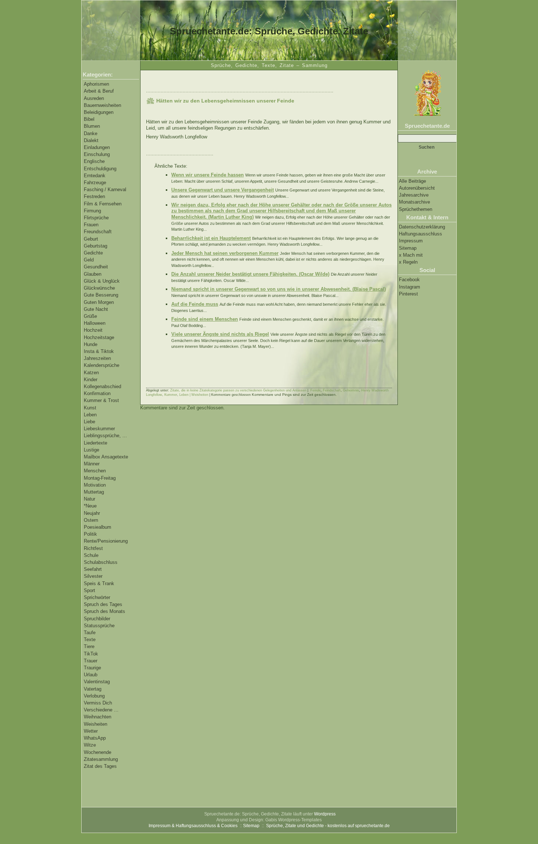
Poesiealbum (97, 527)
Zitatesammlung (101, 759)
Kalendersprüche (101, 365)
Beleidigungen (98, 112)
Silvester (93, 576)
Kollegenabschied (102, 386)
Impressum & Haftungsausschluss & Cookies (193, 825)
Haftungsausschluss (420, 234)
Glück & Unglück (102, 281)
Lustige (91, 450)
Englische (94, 161)
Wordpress (325, 814)
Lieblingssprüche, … (105, 435)
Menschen (95, 470)
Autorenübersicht (417, 188)
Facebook (409, 279)
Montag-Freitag (100, 478)
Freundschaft (98, 231)
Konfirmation (97, 393)
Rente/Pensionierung (106, 541)
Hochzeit (93, 330)
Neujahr (92, 513)
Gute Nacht (96, 309)
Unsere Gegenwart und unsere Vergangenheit (222, 190)
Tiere (89, 646)
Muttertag (94, 492)
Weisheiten (95, 724)
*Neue (90, 506)
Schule (91, 555)
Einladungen (97, 147)
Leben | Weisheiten (193, 395)
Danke (90, 133)
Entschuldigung (100, 168)
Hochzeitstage (99, 337)
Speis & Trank (99, 583)
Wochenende (97, 752)
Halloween (94, 323)
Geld (89, 260)
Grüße (90, 316)
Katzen (91, 372)
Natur (89, 499)
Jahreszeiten (97, 358)
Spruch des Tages (103, 604)
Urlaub (90, 674)
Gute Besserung (101, 295)
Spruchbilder (97, 618)
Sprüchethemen (415, 209)
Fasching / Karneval (105, 189)
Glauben (92, 274)
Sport (89, 590)
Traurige (92, 667)
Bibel (89, 119)
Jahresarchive (414, 195)
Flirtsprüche (96, 217)
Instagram (409, 287)
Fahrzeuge (95, 182)
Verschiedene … (101, 710)
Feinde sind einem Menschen (204, 319)
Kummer (170, 395)
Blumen (92, 126)
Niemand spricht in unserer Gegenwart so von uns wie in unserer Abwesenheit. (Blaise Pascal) (278, 289)
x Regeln (408, 262)
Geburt (91, 239)
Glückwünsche (99, 288)
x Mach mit (411, 255)
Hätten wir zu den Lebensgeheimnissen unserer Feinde (225, 101)
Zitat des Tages (100, 766)
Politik (90, 534)
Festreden (94, 196)
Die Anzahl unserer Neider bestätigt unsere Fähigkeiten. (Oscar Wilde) (250, 274)
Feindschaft (332, 390)
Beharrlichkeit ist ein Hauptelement (211, 238)
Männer (92, 463)
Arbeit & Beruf (99, 91)
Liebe (89, 421)
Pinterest (408, 294)
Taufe (90, 632)
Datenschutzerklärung (422, 227)
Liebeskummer (99, 428)
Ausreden (94, 98)
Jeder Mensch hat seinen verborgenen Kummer (225, 253)
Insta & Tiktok (99, 351)
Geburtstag (95, 246)
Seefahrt (93, 569)
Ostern (91, 520)
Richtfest (93, 548)
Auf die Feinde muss (194, 304)
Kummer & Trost (101, 400)
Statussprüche (99, 625)
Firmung (92, 210)
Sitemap (407, 248)
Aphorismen (96, 84)
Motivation (95, 485)
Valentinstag (97, 681)
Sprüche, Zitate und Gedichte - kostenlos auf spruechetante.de (328, 825)
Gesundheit (96, 266)
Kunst (90, 407)
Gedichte (93, 253)
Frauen (91, 224)
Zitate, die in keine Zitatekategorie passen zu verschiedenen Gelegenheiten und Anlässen (238, 390)
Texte (90, 639)
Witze (90, 745)
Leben (90, 414)
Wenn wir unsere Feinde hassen (207, 175)
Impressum (411, 240)
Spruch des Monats (104, 611)
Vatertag (92, 689)
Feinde (315, 390)
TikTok (91, 654)
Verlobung (94, 696)
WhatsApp (95, 738)
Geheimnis (351, 390)
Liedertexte (95, 443)
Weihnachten (97, 717)
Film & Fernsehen (103, 204)
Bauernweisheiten (102, 105)
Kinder (90, 379)
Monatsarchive (414, 202)
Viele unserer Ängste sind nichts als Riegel (220, 334)
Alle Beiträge (412, 181)
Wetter (91, 731)
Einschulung (97, 154)
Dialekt (91, 140)
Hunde (90, 344)
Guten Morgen (99, 302)
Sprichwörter (97, 597)
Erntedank (94, 175)
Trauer (90, 660)
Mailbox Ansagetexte (106, 457)
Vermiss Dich (98, 703)
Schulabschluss (100, 562)
